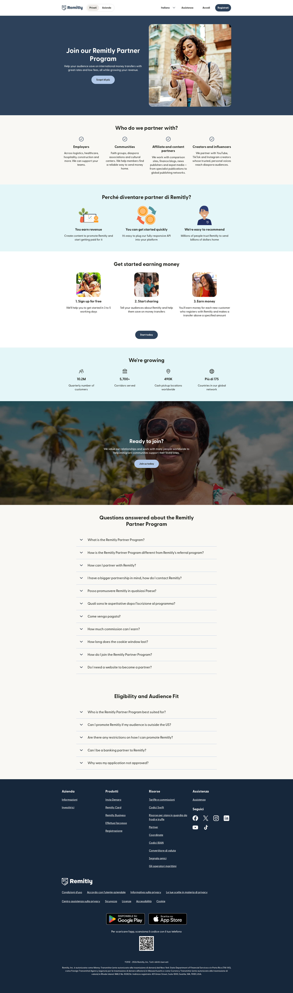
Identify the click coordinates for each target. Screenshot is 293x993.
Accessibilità (144, 901)
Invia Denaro (113, 799)
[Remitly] (72, 8)
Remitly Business (115, 815)
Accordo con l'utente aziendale (106, 892)
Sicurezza (111, 901)
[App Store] (167, 919)
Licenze (126, 901)
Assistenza (187, 8)
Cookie (160, 901)
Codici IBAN (156, 843)
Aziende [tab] (106, 8)
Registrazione (113, 831)
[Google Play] (125, 919)
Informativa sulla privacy (145, 892)
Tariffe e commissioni (162, 799)
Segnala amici (157, 858)
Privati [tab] (93, 8)
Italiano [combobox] (165, 8)
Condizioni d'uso (72, 892)
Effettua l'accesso (116, 823)
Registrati (223, 8)
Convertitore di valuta (162, 850)
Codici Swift (156, 807)
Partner (153, 827)
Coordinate (156, 835)
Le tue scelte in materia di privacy (187, 892)
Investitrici (68, 807)
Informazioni (69, 799)
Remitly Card (113, 807)
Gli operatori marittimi (162, 866)
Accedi (206, 8)
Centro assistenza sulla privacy (81, 901)
